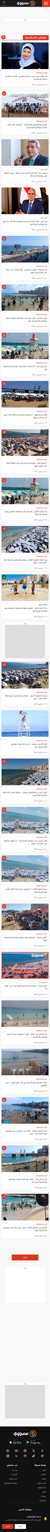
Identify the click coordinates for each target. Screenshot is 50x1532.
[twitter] (33, 1451)
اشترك (7, 1526)
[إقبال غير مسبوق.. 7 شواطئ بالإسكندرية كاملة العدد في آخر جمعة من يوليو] (25, 394)
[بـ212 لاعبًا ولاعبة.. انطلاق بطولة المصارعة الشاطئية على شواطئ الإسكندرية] (25, 587)
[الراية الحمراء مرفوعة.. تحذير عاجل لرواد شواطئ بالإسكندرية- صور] (25, 723)
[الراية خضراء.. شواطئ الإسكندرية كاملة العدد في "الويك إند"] (25, 965)
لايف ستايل (41, 1483)
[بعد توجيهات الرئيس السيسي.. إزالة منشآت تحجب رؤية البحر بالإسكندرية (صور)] (25, 249)
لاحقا (20, 1526)
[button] (46, 3)
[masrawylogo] (25, 1433)
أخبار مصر (44, 169)
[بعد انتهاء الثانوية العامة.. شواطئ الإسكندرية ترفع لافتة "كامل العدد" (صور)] (25, 539)
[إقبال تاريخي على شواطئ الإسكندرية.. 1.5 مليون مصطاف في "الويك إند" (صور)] (25, 820)
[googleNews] (8, 1456)
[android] (33, 1442)
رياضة (44, 1478)
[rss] (16, 1456)
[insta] (25, 1451)
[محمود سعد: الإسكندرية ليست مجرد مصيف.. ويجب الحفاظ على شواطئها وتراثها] (25, 152)
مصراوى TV (43, 982)
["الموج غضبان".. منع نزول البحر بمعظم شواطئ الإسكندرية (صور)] (25, 917)
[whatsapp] (8, 1451)
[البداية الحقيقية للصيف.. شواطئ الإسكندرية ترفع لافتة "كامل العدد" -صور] (25, 675)
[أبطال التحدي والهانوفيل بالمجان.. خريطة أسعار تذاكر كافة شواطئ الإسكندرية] (25, 772)
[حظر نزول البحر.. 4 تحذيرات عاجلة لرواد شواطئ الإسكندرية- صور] (25, 346)
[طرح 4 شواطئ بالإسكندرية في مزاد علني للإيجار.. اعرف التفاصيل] (25, 1062)
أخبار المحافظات (41, 72)
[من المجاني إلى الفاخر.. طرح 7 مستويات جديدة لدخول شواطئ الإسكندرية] (25, 1013)
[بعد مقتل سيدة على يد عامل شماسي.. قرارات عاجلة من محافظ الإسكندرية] (25, 56)
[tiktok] (33, 1456)
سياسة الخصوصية (10, 1483)
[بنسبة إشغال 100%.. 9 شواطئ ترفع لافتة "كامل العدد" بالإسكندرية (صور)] (25, 868)
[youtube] (16, 1451)
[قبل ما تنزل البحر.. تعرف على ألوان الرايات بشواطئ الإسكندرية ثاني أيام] (25, 1158)
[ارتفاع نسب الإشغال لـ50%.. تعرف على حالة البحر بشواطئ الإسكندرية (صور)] (25, 1207)
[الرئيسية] (26, 3)
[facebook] (42, 1451)
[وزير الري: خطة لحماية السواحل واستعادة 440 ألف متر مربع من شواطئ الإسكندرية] (25, 200)
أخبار (44, 1470)
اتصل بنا (14, 1474)
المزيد (25, 1257)
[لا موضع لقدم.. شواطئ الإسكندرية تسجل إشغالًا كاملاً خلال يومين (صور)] (25, 442)
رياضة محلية (43, 604)
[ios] (15, 1442)
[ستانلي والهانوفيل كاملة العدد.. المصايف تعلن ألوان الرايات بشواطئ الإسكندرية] (25, 104)
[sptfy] (25, 1456)
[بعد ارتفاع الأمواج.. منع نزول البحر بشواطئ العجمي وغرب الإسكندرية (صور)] (25, 491)
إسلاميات (42, 1500)
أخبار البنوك (42, 1487)
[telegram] (42, 1456)
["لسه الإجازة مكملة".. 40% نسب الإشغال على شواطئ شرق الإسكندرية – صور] (25, 1110)
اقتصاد (43, 1474)
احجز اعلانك (13, 1478)
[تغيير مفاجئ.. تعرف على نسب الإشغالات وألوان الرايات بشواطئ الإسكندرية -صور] (25, 297)
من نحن (14, 1470)
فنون (44, 1492)
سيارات (43, 1496)
